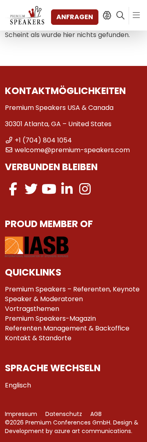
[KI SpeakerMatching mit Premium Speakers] (107, 15)
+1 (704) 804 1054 (43, 140)
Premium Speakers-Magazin (50, 318)
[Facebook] (13, 189)
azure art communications (92, 431)
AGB (96, 414)
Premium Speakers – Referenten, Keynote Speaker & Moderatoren (72, 294)
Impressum (21, 414)
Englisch (18, 385)
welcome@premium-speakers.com (72, 150)
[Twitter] (31, 189)
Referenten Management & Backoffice (67, 328)
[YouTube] (49, 189)
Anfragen (74, 17)
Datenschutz (63, 414)
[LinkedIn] (67, 189)
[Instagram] (85, 189)
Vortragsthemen (32, 308)
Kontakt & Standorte (38, 338)
